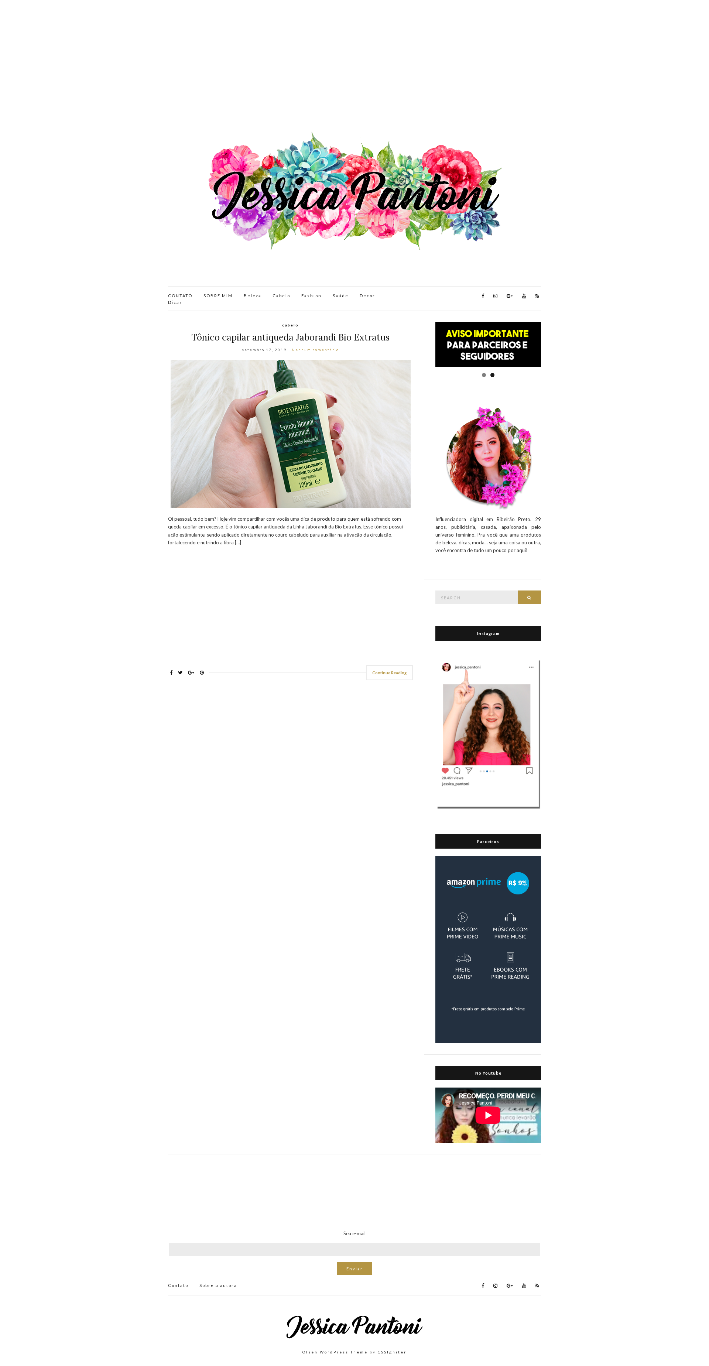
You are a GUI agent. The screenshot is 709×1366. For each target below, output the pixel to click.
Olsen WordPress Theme (335, 1352)
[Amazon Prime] (488, 949)
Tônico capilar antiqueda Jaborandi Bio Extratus (290, 337)
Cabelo (281, 295)
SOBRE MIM (218, 295)
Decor (367, 295)
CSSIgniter (392, 1352)
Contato (178, 1285)
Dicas (175, 302)
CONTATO (180, 295)
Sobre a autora (218, 1285)
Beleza (252, 295)
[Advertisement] (354, 66)
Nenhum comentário (315, 350)
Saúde (341, 295)
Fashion (311, 295)
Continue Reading (389, 672)
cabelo (290, 325)
